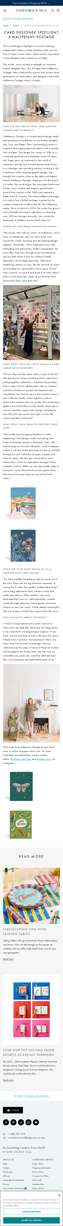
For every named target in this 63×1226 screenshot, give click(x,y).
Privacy (6, 1184)
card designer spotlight (42, 25)
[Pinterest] (13, 1122)
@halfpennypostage (20, 759)
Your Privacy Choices (12, 1188)
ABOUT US (8, 1159)
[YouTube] (36, 1122)
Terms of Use (38, 1188)
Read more (8, 959)
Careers (6, 1168)
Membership (38, 1184)
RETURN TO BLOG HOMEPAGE (18, 18)
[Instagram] (28, 1122)
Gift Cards (37, 1180)
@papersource (44, 759)
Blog (5, 1164)
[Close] (59, 1195)
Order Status (38, 1164)
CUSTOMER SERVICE (42, 1159)
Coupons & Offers (40, 1176)
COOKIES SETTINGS (31, 1212)
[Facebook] (6, 1122)
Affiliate (6, 1176)
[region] (31, 1208)
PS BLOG (15, 1110)
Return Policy (38, 1172)
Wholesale (8, 1172)
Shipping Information (41, 1168)
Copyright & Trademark (13, 1180)
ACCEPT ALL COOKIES (31, 1220)
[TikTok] (21, 1122)
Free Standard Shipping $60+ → (31, 3)
